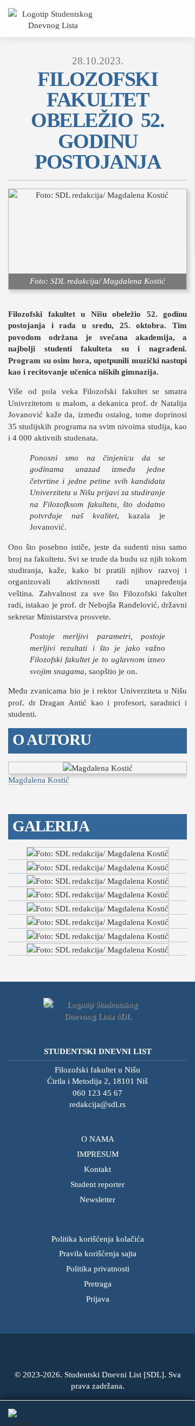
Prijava (97, 1298)
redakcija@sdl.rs (97, 1104)
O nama (97, 1138)
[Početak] (53, 18)
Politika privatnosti (97, 1268)
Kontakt (97, 1169)
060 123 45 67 (97, 1092)
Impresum (98, 1153)
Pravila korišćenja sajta (97, 1253)
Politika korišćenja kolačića (97, 1238)
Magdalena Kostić (38, 779)
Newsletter (97, 1199)
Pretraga (98, 1283)
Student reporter (97, 1184)
